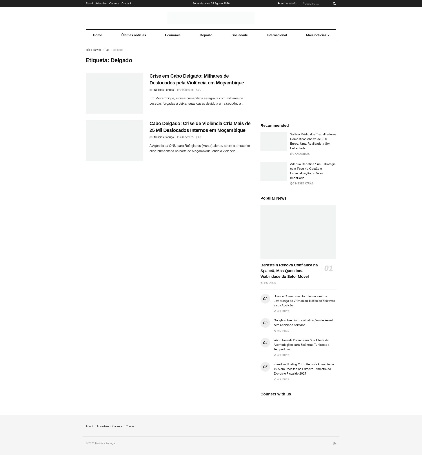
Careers (114, 3)
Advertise (101, 3)
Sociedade (240, 35)
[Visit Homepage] (211, 18)
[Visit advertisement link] (298, 80)
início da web (94, 49)
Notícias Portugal (164, 89)
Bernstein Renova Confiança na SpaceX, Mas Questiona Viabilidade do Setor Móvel (289, 271)
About (89, 3)
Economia (172, 35)
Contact (126, 3)
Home (97, 35)
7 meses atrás (302, 183)
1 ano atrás (301, 153)
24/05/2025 (186, 137)
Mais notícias (316, 35)
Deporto (206, 35)
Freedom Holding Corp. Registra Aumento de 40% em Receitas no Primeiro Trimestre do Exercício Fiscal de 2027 (304, 368)
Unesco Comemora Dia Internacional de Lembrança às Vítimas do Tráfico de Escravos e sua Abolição (304, 300)
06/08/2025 (186, 89)
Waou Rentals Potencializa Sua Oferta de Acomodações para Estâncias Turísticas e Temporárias (301, 344)
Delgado (118, 49)
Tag (107, 49)
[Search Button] (334, 3)
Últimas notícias (133, 35)
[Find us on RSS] (334, 443)
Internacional (277, 35)
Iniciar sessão (288, 3)
